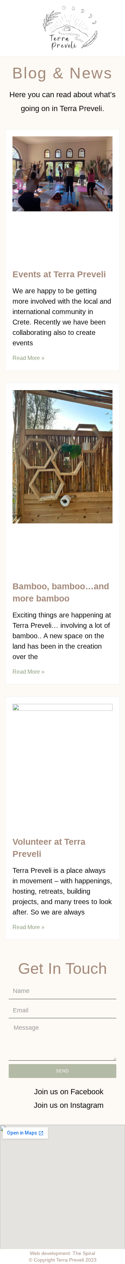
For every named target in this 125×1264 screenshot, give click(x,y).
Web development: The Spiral (62, 1253)
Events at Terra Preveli (59, 274)
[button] (19, 28)
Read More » (28, 358)
